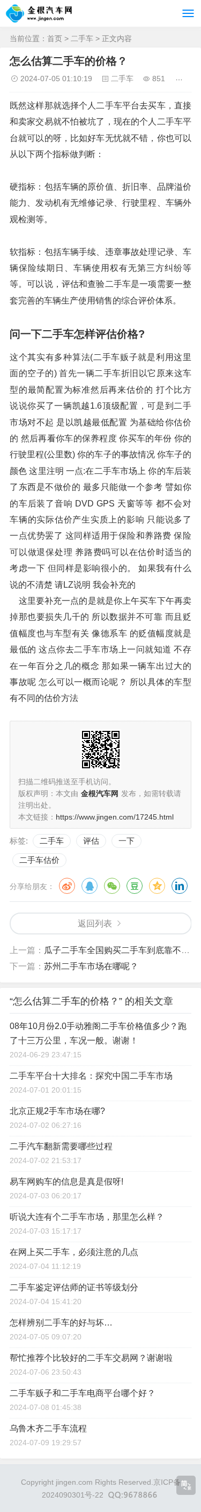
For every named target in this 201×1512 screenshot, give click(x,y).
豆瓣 (134, 886)
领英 (180, 886)
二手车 (82, 38)
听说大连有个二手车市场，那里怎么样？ (87, 1216)
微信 (112, 886)
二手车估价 (39, 859)
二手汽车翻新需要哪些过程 (61, 1146)
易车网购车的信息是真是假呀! (66, 1181)
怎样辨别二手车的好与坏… (61, 1322)
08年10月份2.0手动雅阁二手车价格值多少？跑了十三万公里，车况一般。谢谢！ (98, 1033)
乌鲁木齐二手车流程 (48, 1428)
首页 (54, 38)
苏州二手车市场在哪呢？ (91, 966)
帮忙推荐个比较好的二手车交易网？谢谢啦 (91, 1357)
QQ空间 (157, 886)
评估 (91, 840)
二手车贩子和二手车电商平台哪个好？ (82, 1393)
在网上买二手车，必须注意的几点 (74, 1252)
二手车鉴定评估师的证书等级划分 (74, 1287)
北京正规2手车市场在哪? (57, 1111)
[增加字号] (181, 78)
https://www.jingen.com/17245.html (115, 817)
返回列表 (95, 923)
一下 (126, 840)
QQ (89, 886)
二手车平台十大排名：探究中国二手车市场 (91, 1075)
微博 (67, 886)
